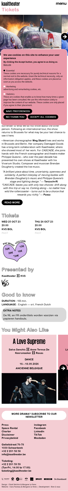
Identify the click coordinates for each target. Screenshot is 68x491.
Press (5, 424)
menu (61, 3)
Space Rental (10, 428)
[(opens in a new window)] (5, 283)
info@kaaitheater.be (14, 454)
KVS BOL (7, 229)
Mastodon (40, 438)
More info (7, 65)
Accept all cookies (43, 117)
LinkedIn (39, 431)
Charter (6, 431)
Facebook (40, 428)
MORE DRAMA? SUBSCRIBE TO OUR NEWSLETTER (34, 415)
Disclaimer (8, 434)
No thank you (15, 117)
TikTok (38, 434)
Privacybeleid (10, 438)
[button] (64, 36)
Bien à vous (55, 487)
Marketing (11, 86)
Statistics (10, 94)
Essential (10, 70)
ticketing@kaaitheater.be (16, 470)
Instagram (40, 424)
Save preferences (18, 111)
